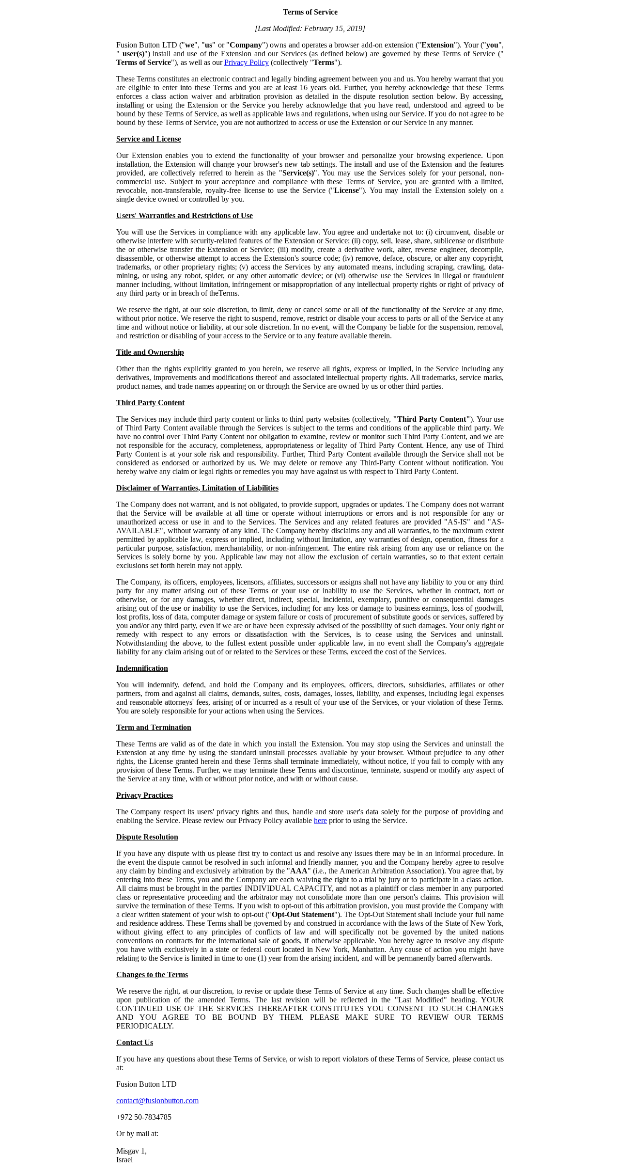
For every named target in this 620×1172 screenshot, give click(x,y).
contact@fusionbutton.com (157, 1100)
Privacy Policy (246, 62)
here (320, 820)
